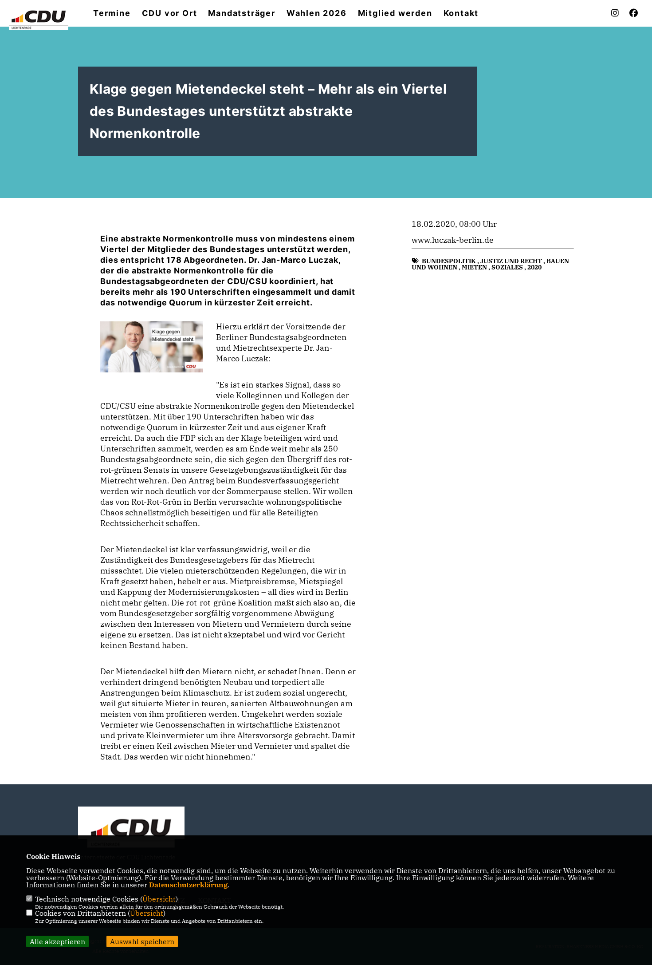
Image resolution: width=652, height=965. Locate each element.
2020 (534, 267)
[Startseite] (131, 831)
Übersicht (159, 898)
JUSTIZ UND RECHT (511, 261)
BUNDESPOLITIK (449, 261)
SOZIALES (507, 267)
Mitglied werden (395, 13)
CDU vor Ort (169, 13)
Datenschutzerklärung (188, 884)
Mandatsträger (241, 13)
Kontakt (461, 13)
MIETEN (474, 267)
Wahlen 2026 (317, 13)
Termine (112, 13)
